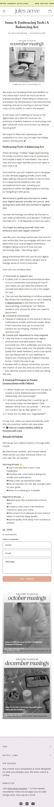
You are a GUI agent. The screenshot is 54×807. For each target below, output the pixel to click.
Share (9, 529)
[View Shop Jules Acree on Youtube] (33, 804)
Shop (5, 746)
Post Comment (27, 579)
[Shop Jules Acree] (27, 11)
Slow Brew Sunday (17, 788)
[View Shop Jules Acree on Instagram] (21, 804)
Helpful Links (10, 755)
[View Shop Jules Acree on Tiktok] (27, 804)
